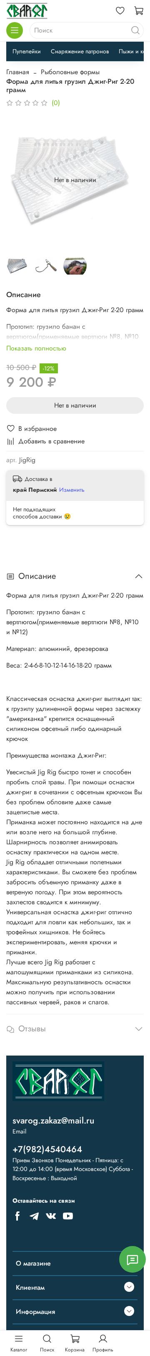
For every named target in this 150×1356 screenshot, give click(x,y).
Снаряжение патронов (80, 51)
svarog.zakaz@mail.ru (53, 1120)
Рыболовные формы (70, 72)
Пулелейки (26, 51)
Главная (17, 72)
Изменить (72, 489)
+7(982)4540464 (47, 1149)
